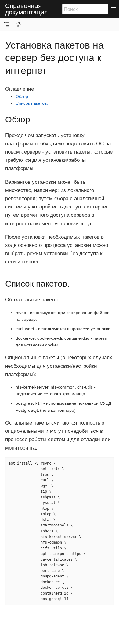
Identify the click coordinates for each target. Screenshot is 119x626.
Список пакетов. (32, 103)
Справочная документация (26, 9)
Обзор (22, 96)
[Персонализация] (11, 20)
